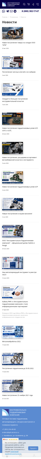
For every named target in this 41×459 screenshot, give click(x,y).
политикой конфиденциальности (13, 453)
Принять (33, 448)
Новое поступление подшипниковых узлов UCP (20, 187)
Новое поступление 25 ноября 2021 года (17, 395)
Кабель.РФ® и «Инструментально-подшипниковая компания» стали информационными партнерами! (15, 304)
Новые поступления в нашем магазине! (17, 214)
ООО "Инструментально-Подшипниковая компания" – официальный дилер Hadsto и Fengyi (18, 242)
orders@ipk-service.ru (10, 432)
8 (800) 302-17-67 (30, 11)
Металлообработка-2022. (11, 341)
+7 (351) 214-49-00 (9, 429)
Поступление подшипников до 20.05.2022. (18, 368)
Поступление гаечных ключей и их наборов (18, 72)
